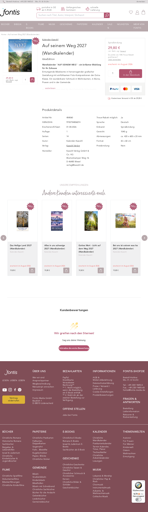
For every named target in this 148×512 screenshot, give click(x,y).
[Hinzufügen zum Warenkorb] (32, 270)
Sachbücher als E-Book (74, 450)
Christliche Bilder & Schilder (72, 483)
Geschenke (66, 24)
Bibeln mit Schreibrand (44, 486)
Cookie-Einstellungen (103, 392)
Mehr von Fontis (139, 26)
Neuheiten (123, 24)
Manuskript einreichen (43, 387)
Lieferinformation (131, 412)
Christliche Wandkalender (100, 439)
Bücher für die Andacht (44, 493)
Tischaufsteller (100, 452)
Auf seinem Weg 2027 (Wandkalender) (23, 35)
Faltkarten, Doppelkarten (39, 442)
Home (3, 35)
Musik (52, 24)
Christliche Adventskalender (101, 456)
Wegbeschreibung (41, 384)
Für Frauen (128, 441)
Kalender (97, 24)
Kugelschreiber (40, 453)
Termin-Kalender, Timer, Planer (101, 448)
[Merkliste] (131, 12)
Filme (41, 24)
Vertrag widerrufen (13, 399)
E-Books (30, 26)
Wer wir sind (39, 378)
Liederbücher (39, 499)
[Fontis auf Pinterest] (19, 390)
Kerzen (66, 479)
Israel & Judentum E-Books (73, 445)
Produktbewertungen (103, 395)
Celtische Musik (100, 497)
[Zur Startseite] (11, 374)
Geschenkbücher (71, 488)
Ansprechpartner (41, 381)
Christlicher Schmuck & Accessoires (74, 474)
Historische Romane (11, 441)
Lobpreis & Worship (102, 476)
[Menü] (143, 482)
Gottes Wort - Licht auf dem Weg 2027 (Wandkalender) (90, 249)
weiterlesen (50, 88)
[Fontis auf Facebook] (15, 390)
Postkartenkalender (102, 444)
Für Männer (128, 444)
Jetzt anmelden (114, 60)
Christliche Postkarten (43, 438)
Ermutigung (128, 457)
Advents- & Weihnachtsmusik (101, 492)
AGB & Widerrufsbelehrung (102, 379)
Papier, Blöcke (39, 456)
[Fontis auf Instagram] (10, 390)
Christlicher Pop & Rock (101, 480)
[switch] (138, 499)
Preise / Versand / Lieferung (101, 387)
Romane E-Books (71, 441)
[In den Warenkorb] (32, 80)
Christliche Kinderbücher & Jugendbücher (10, 458)
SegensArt (38, 447)
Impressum (38, 390)
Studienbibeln (39, 477)
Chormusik (98, 485)
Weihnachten (129, 454)
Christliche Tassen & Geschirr (72, 469)
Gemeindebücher (41, 502)
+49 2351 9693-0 (26, 2)
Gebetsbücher (40, 496)
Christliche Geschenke (73, 465)
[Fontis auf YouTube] (4, 390)
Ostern (126, 450)
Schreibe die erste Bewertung (74, 348)
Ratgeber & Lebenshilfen (8, 448)
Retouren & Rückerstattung (130, 416)
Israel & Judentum (11, 453)
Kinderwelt (128, 447)
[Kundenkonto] (137, 12)
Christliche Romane (11, 438)
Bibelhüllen (38, 483)
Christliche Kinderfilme (13, 485)
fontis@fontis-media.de (134, 390)
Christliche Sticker (41, 459)
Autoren (127, 438)
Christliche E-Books (72, 438)
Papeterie (82, 24)
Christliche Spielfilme (12, 476)
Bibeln (17, 24)
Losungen (97, 461)
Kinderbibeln (39, 480)
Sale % (109, 26)
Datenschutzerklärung (103, 383)
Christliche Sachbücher (44, 489)
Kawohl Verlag (73, 146)
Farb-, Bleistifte (40, 450)
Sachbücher (8, 444)
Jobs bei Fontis (70, 415)
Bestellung (128, 408)
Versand (9, 82)
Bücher (5, 24)
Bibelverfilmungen (11, 482)
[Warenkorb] (143, 12)
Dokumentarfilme (10, 479)
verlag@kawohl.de (75, 165)
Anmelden (141, 2)
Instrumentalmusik (101, 488)
